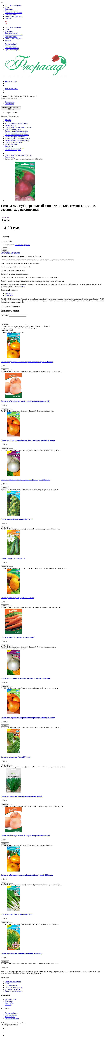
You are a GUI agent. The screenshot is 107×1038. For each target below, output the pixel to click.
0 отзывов (5, 217)
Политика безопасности (13, 13)
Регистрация (9, 104)
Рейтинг (4, 328)
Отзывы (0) (9, 295)
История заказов (11, 46)
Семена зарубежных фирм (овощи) (17, 140)
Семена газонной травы (13, 142)
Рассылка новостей (12, 1019)
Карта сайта (9, 1003)
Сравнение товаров (12, 50)
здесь (23, 286)
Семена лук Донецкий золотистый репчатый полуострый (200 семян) (27, 362)
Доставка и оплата (11, 11)
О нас (7, 7)
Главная (8, 122)
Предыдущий (5, 253)
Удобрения (9, 146)
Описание (8, 293)
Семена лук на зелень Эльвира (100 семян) (17, 914)
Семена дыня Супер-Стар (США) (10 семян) (17, 598)
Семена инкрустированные (15, 137)
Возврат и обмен (11, 15)
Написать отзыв (7, 330)
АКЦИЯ (8, 120)
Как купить (9, 9)
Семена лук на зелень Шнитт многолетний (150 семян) (21, 954)
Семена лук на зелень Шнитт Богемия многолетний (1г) (22, 796)
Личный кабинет (11, 44)
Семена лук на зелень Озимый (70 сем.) (15, 757)
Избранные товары (12, 48)
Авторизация (9, 102)
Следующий (15, 253)
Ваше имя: (4, 315)
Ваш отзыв (5, 324)
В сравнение (13, 290)
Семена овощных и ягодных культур (18, 127)
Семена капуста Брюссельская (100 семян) (17, 519)
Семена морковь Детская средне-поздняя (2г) (18, 637)
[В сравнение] (12, 409)
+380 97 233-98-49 (11, 81)
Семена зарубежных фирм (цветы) (17, 138)
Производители (10, 999)
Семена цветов (10, 125)
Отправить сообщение (13, 5)
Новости (8, 18)
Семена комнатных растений (15, 133)
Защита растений (11, 144)
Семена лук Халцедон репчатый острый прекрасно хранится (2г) (25, 401)
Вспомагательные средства (14, 148)
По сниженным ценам (13, 150)
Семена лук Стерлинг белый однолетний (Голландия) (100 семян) (25, 480)
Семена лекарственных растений (17, 135)
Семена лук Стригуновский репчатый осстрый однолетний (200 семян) (28, 440)
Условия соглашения (12, 989)
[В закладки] (10, 409)
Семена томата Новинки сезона (16, 131)
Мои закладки (10, 1017)
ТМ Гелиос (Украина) (22, 245)
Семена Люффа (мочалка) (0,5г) (13, 558)
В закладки (5, 290)
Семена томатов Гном (13, 129)
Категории (4, 116)
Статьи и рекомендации (13, 16)
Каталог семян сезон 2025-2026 (16, 123)
